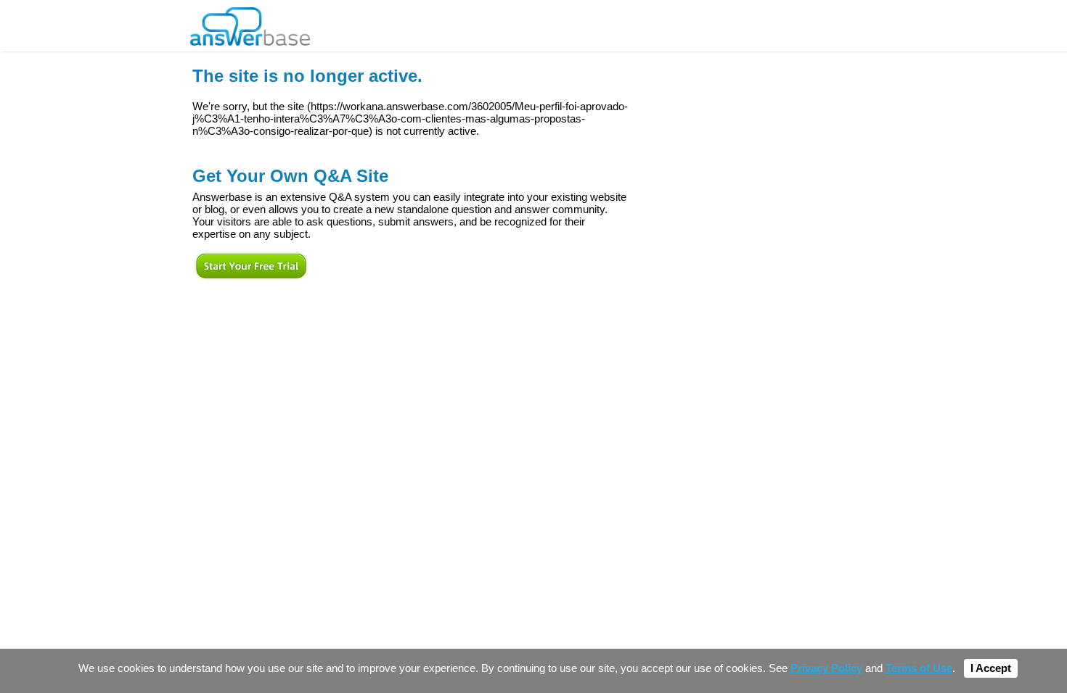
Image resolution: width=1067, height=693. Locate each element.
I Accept (990, 668)
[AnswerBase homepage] (250, 23)
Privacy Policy (826, 668)
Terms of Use (919, 668)
